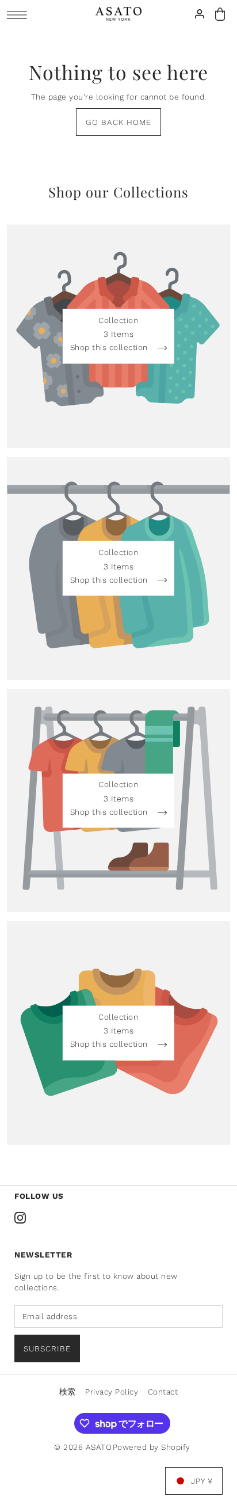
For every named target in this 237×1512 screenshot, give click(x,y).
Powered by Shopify (151, 1447)
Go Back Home (118, 122)
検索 (67, 1391)
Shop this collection (110, 348)
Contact (163, 1391)
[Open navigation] (20, 15)
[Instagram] (20, 1217)
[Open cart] (220, 14)
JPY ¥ (202, 1481)
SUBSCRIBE (47, 1348)
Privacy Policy (111, 1391)
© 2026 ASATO (83, 1447)
